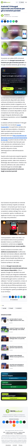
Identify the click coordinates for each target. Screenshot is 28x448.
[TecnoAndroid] (6, 2)
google (4, 308)
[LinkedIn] (8, 21)
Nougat (11, 308)
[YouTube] (14, 422)
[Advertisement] (14, 179)
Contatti (15, 445)
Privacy (20, 445)
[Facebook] (2, 21)
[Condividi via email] (16, 21)
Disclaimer (8, 445)
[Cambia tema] (17, 2)
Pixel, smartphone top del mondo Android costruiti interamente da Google (14, 138)
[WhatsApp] (13, 21)
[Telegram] (11, 21)
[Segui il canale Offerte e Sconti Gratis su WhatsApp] (20, 422)
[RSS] (14, 425)
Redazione (7, 14)
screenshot (18, 308)
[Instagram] (10, 422)
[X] (5, 21)
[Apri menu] (26, 2)
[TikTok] (24, 422)
